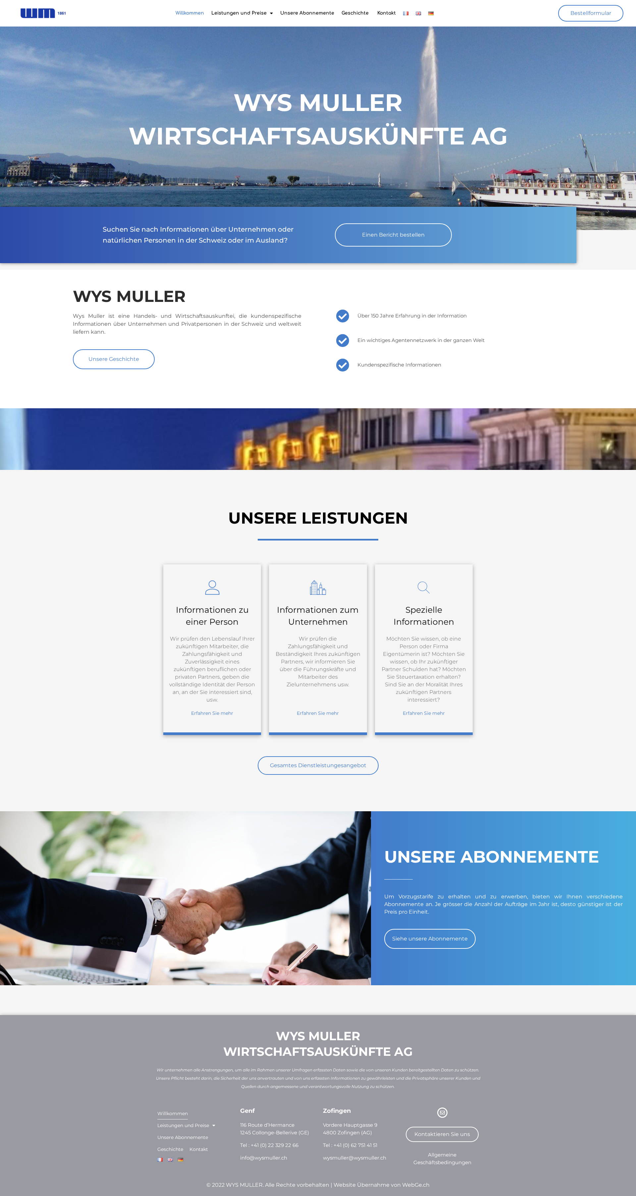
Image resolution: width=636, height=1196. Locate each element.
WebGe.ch (416, 1185)
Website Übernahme (362, 1185)
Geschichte (355, 13)
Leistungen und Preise (239, 13)
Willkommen (190, 13)
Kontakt (386, 13)
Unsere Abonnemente (307, 13)
